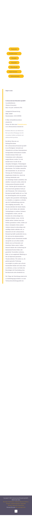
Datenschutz (21, 505)
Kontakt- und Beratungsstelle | (13, 503)
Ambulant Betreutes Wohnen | (22, 501)
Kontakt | (10, 505)
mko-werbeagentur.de (20, 507)
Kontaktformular (22, 124)
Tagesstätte (23, 503)
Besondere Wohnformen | (9, 501)
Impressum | (15, 505)
